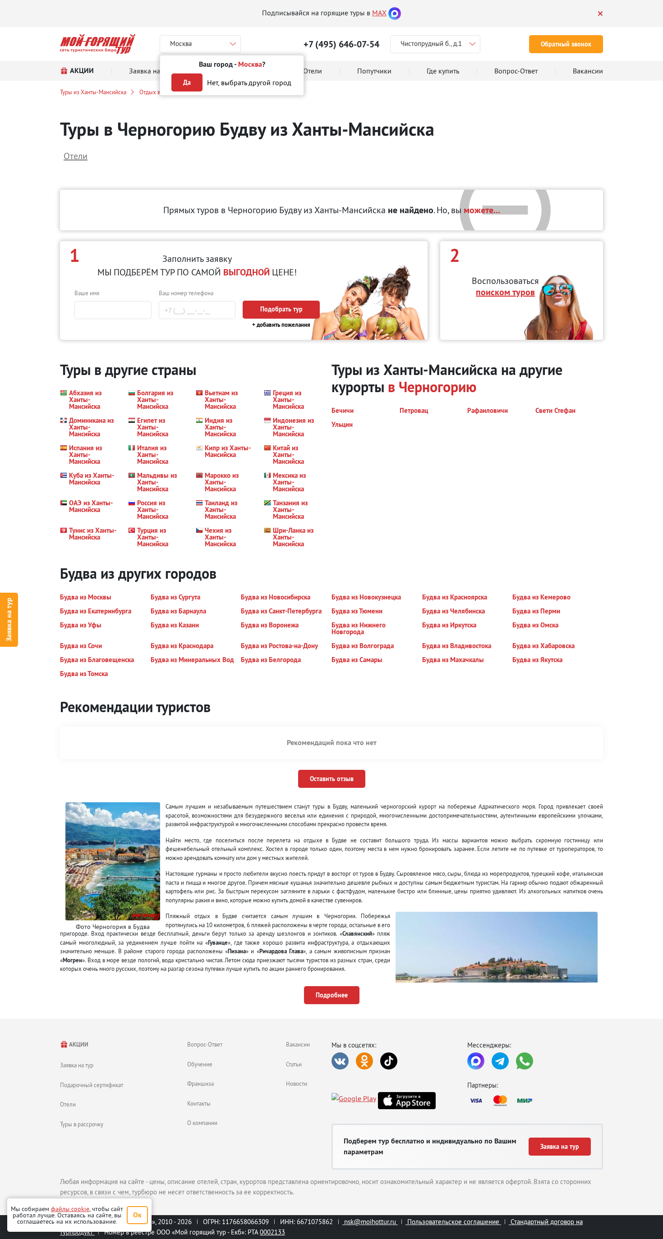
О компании (202, 1122)
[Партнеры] (535, 1100)
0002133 (272, 1232)
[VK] (340, 1061)
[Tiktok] (388, 1061)
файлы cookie (70, 1209)
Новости (296, 1083)
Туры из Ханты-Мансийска (93, 92)
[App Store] (407, 1100)
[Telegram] (500, 1061)
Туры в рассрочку (81, 1124)
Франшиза (200, 1083)
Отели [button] (75, 155)
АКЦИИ (78, 1044)
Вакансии (298, 1044)
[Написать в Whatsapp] (524, 1061)
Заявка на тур (9, 619)
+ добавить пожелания (281, 325)
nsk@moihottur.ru (370, 1221)
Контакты (199, 1103)
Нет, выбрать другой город (249, 82)
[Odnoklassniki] (364, 1061)
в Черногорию (432, 387)
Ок (137, 1215)
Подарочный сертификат (91, 1084)
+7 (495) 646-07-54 (341, 44)
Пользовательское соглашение (453, 1221)
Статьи (294, 1064)
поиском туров (505, 292)
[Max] (394, 12)
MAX (379, 12)
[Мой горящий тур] (97, 44)
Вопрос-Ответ (204, 1044)
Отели (68, 1104)
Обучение (199, 1064)
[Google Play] (354, 1100)
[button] (88, 399)
